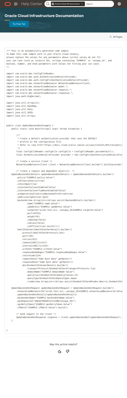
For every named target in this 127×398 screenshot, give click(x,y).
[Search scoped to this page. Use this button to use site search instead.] (82, 4)
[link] (68, 4)
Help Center (31, 4)
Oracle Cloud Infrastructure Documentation (44, 15)
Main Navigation (16, 4)
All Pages (117, 36)
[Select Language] (119, 4)
